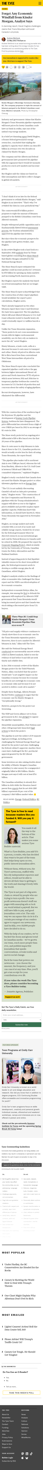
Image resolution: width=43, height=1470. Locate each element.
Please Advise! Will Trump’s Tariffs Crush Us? (19, 1341)
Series (23, 1434)
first (25, 593)
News (4, 9)
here (21, 51)
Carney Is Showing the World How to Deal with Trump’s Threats (19, 1282)
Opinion (24, 1431)
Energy (18, 799)
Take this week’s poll (21, 1393)
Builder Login (7, 1457)
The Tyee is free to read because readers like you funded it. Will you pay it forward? (20, 816)
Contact (5, 1424)
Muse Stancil (32, 255)
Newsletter (6, 1417)
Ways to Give (7, 1444)
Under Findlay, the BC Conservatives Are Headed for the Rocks (22, 1267)
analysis (19, 252)
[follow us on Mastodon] (15, 67)
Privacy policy (6, 1028)
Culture (24, 1421)
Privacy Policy (7, 1437)
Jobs (4, 1434)
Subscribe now (21, 1024)
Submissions (7, 1441)
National (24, 1424)
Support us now (12, 996)
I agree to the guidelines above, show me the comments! (21, 1165)
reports (15, 788)
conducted (6, 651)
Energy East (31, 483)
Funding (5, 1427)
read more (17, 625)
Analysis (24, 1417)
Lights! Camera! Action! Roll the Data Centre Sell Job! (21, 1328)
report (24, 136)
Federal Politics (29, 799)
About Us (5, 1414)
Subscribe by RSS (9, 1461)
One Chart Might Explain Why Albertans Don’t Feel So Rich (20, 1297)
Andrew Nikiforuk (13, 38)
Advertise (5, 1431)
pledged (25, 716)
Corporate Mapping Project (13, 544)
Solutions (25, 1427)
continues (19, 694)
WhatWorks (26, 1437)
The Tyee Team (8, 1421)
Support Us (6, 1447)
